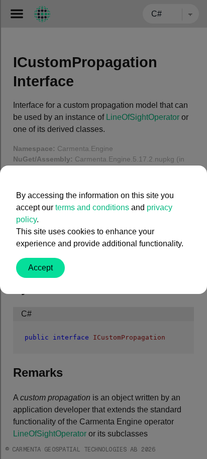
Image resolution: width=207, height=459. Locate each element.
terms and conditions (92, 207)
